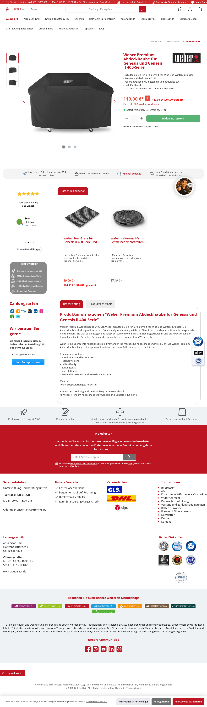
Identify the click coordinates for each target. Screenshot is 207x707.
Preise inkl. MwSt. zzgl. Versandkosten (141, 104)
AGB (130, 463)
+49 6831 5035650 (16, 495)
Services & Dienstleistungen (170, 2)
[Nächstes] (114, 101)
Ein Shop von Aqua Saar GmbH (95, 2)
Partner (166, 518)
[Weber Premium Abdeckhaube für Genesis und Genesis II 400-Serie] (69, 101)
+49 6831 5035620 (131, 173)
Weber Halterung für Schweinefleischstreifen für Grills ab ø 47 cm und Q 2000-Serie (128, 240)
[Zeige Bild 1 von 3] (63, 147)
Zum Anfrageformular (28, 362)
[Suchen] (142, 9)
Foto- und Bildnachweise (176, 511)
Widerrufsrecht (170, 498)
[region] (61, 101)
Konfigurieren (161, 701)
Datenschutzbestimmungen (83, 463)
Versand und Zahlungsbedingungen (183, 504)
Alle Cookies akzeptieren (188, 701)
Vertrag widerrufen (12, 673)
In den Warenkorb (173, 118)
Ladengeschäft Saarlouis (133, 2)
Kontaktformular (65, 419)
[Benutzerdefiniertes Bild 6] (191, 560)
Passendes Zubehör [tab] (73, 191)
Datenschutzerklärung (175, 501)
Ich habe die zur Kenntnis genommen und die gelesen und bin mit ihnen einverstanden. (105, 464)
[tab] (71, 304)
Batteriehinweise (171, 508)
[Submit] (129, 457)
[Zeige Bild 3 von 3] (75, 147)
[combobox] (102, 9)
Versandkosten (95, 684)
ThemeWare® (133, 688)
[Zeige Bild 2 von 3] (69, 147)
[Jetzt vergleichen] (180, 9)
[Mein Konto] (190, 9)
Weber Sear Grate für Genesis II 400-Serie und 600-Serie (80, 240)
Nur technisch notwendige (133, 701)
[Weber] (187, 62)
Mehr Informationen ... (96, 701)
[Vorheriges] (24, 101)
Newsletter (168, 515)
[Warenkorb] (200, 9)
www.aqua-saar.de (14, 571)
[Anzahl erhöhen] (141, 118)
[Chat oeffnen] (184, 186)
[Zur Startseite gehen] (21, 9)
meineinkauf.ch (140, 419)
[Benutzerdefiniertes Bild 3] (191, 546)
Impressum (168, 487)
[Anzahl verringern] (126, 118)
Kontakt (166, 521)
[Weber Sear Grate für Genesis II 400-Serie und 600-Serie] (82, 218)
